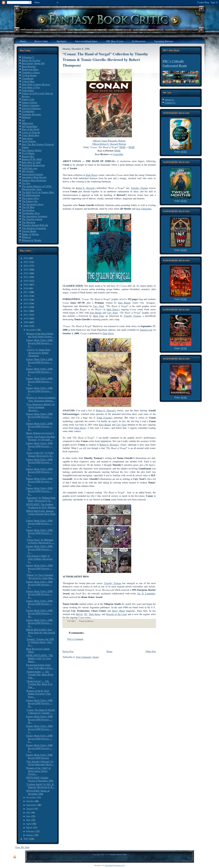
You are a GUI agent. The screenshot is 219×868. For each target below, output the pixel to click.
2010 (25, 318)
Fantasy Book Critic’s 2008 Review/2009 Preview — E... (39, 343)
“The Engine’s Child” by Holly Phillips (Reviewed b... (39, 558)
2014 (25, 303)
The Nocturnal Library (33, 204)
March (29, 827)
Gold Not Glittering (31, 108)
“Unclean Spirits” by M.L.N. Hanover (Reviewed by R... (40, 786)
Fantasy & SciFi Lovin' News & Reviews (37, 95)
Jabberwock (27, 123)
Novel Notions (29, 141)
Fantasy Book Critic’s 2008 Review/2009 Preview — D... (39, 533)
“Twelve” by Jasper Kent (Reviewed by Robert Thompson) (38, 352)
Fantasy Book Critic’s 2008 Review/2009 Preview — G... (39, 381)
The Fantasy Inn (29, 201)
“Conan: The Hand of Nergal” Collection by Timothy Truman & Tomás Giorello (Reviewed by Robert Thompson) (105, 59)
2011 (25, 314)
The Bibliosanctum (31, 195)
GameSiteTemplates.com (114, 865)
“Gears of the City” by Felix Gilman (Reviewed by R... (40, 454)
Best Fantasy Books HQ (33, 63)
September (31, 805)
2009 (25, 322)
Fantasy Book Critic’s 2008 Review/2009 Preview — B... (39, 426)
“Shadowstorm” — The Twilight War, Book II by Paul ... (39, 684)
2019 (25, 284)
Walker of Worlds (30, 234)
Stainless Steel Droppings (34, 180)
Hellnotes (26, 117)
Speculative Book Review (34, 177)
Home (109, 651)
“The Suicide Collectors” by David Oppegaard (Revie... (40, 763)
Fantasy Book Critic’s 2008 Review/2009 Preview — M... (39, 613)
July (28, 812)
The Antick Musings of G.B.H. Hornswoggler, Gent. (37, 188)
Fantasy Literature (30, 105)
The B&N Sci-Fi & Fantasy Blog (38, 192)
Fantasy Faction (29, 102)
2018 (25, 288)
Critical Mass (28, 81)
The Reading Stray (31, 213)
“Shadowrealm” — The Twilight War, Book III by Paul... (39, 674)
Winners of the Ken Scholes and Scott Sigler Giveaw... (39, 335)
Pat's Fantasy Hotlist (31, 150)
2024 (25, 265)
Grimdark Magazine (31, 114)
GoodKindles (28, 111)
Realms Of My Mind (32, 159)
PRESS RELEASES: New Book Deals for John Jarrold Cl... (40, 632)
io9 (23, 120)
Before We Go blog (31, 60)
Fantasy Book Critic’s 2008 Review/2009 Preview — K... (39, 491)
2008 (25, 326)
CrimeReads (27, 78)
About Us (169, 99)
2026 (25, 258)
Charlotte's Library (31, 72)
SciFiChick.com (29, 168)
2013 (25, 307)
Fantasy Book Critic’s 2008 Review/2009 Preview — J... (39, 371)
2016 (25, 295)
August (29, 808)
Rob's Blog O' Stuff (31, 162)
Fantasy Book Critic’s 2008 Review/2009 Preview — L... (39, 472)
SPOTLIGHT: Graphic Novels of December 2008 (39, 779)
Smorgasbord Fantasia (32, 174)
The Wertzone (28, 222)
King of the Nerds (30, 129)
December (31, 329)
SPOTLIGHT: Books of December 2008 (37, 792)
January (30, 835)
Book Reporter (29, 66)
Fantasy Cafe (28, 99)
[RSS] (14, 857)
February (30, 831)
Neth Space (27, 138)
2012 (25, 311)
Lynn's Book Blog (30, 135)
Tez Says (26, 183)
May (28, 820)
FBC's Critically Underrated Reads (175, 63)
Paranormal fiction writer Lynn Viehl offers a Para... (40, 666)
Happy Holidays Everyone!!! (40, 433)
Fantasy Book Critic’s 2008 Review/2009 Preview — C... (39, 748)
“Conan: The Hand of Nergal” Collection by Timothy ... (40, 711)
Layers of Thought (31, 132)
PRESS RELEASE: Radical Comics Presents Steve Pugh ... (40, 514)
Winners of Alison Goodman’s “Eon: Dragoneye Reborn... (40, 399)
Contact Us (170, 102)
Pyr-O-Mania (28, 153)
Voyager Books (29, 231)
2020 (25, 280)
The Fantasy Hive (30, 198)
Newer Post (68, 651)
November (31, 797)
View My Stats (22, 847)
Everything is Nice (31, 87)
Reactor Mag (28, 156)
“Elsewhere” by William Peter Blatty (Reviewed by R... (40, 499)
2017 (25, 292)
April (28, 823)
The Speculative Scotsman (34, 216)
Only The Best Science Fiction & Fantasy (38, 146)
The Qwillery (28, 210)
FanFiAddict (28, 90)
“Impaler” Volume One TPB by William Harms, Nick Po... (40, 642)
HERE (184, 151)
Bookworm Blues (30, 69)
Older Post (151, 651)
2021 (25, 277)
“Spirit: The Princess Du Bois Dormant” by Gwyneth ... (40, 438)
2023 (25, 269)
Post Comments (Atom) (87, 657)
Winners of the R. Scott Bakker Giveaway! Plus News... (38, 693)
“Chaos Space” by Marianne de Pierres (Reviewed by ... (40, 541)
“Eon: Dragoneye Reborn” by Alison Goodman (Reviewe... (40, 407)
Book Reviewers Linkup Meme (38, 650)
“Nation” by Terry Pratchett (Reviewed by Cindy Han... (40, 576)
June (28, 816)
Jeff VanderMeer (29, 126)
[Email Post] (96, 621)
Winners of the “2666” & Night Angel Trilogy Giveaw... (38, 771)
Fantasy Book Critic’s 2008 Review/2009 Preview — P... (39, 584)
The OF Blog (28, 207)
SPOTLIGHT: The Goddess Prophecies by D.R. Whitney (41, 506)
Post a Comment (75, 639)
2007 (25, 838)
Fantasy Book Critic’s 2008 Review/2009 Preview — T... (39, 568)
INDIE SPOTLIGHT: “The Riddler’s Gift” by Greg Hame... (39, 658)
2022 (25, 273)
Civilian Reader (29, 75)
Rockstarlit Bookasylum (33, 165)
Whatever (26, 237)
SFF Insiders (28, 171)
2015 (25, 299)
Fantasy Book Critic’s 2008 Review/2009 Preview (39, 756)
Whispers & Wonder (31, 240)
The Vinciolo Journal (32, 219)
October (30, 801)
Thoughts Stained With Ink (35, 225)
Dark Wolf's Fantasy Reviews (36, 84)
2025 (25, 262)
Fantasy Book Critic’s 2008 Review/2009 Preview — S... (39, 362)
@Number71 (28, 57)
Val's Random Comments (34, 228)
